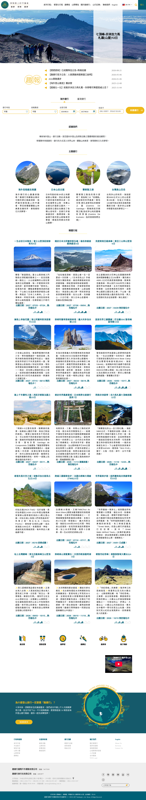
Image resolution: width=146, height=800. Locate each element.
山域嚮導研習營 (95, 751)
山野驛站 (75, 5)
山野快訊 (42, 746)
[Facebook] (103, 774)
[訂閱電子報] (116, 785)
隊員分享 (67, 748)
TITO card (93, 758)
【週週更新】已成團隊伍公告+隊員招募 (67, 70)
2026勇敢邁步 (55, 79)
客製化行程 (58, 5)
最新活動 (42, 743)
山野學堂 (17, 753)
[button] (11, 36)
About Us (118, 743)
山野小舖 (17, 751)
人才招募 (93, 753)
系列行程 (47, 5)
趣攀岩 (67, 5)
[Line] (108, 774)
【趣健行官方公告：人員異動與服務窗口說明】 (71, 74)
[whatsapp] (103, 779)
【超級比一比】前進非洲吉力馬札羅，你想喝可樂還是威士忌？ (78, 87)
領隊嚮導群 (94, 748)
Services (118, 746)
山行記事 (96, 5)
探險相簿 (67, 746)
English (115, 5)
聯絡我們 (106, 5)
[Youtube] (123, 774)
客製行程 (17, 748)
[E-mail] (118, 774)
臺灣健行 (81, 99)
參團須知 (42, 748)
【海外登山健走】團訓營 (60, 83)
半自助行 (17, 746)
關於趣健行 (85, 5)
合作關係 (93, 755)
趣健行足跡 (68, 743)
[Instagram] (113, 774)
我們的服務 (94, 746)
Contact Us (119, 748)
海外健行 (64, 99)
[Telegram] (127, 774)
